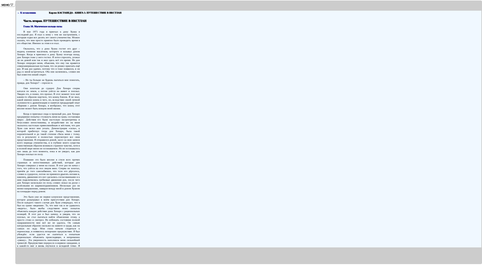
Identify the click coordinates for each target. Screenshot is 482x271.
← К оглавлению (26, 12)
